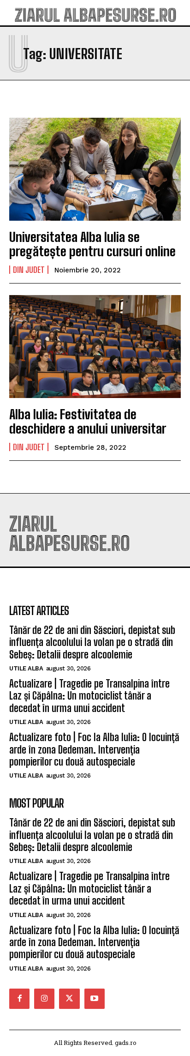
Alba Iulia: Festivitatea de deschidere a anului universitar (87, 421)
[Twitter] (69, 999)
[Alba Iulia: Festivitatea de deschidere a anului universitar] (95, 346)
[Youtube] (94, 999)
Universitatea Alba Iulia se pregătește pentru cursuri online (92, 244)
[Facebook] (19, 999)
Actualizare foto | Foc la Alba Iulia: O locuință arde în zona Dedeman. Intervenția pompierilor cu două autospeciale (94, 749)
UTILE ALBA (26, 668)
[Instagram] (44, 999)
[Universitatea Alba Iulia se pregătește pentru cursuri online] (95, 169)
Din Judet (29, 270)
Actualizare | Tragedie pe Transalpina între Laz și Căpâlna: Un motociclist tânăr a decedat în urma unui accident (89, 695)
